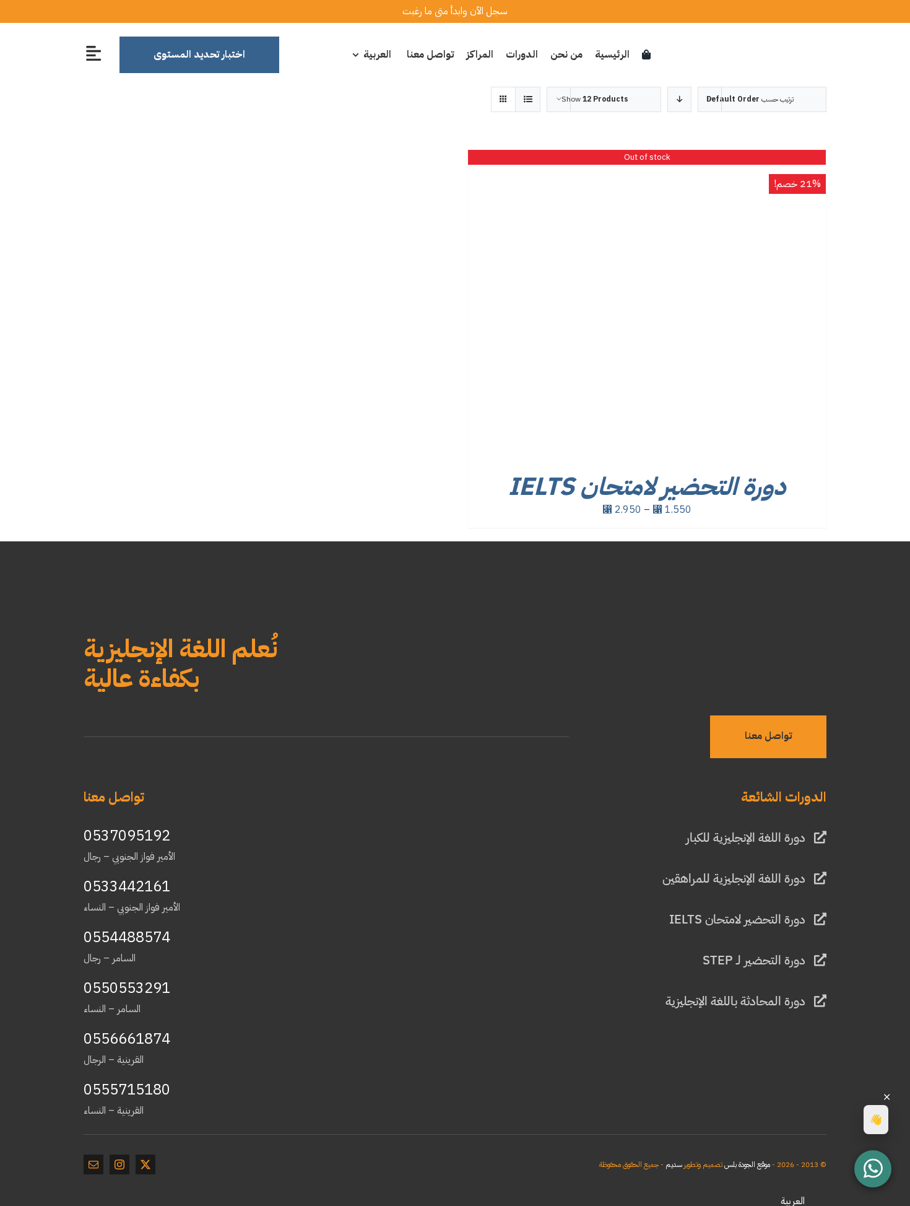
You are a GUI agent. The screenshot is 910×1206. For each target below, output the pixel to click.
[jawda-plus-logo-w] (780, 620)
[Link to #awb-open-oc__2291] (93, 53)
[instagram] (119, 1164)
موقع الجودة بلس (747, 1164)
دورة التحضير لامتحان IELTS (647, 486)
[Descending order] (679, 99)
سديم (673, 1164)
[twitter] (145, 1164)
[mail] (93, 1164)
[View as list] (528, 99)
